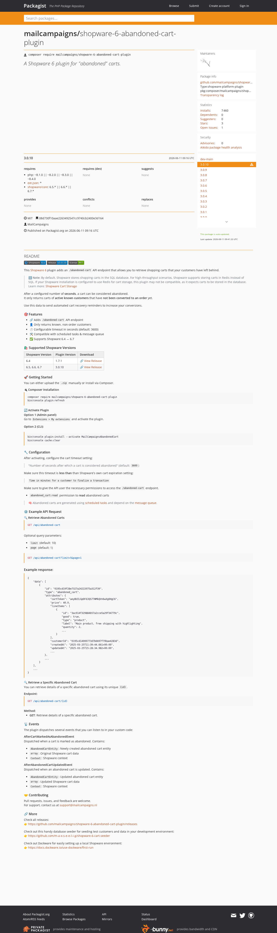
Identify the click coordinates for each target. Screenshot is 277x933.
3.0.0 (203, 217)
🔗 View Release (91, 361)
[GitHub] (251, 915)
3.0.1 (203, 212)
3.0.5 (203, 191)
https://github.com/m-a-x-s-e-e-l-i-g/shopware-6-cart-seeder (69, 836)
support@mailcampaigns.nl (78, 805)
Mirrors (107, 919)
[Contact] (233, 915)
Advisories (207, 143)
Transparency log (212, 95)
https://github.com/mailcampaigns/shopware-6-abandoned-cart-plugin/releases (82, 824)
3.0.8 (203, 175)
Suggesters (207, 119)
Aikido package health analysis (221, 147)
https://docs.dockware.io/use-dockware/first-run (60, 847)
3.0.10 (204, 164)
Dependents (208, 115)
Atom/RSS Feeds (34, 919)
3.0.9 (203, 170)
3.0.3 (203, 201)
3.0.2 (203, 207)
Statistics (68, 914)
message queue (145, 503)
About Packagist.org (36, 914)
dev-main (206, 159)
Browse (174, 6)
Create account (219, 6)
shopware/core (38, 187)
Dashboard (149, 919)
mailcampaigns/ (52, 33)
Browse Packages (74, 919)
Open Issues (208, 127)
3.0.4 (203, 196)
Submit (194, 6)
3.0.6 (203, 185)
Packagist (35, 5)
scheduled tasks (96, 503)
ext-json (33, 183)
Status (146, 914)
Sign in (244, 6)
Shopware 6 (38, 270)
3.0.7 (203, 180)
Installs (205, 110)
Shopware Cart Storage (61, 286)
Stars (203, 123)
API (104, 914)
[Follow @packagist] (242, 915)
